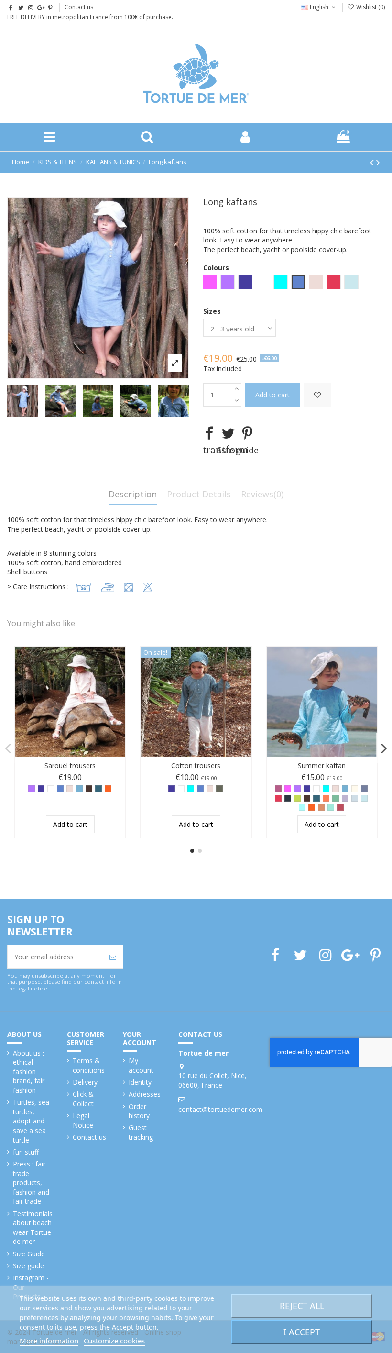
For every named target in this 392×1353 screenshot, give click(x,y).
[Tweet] (228, 433)
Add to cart (272, 394)
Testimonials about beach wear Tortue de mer (33, 1227)
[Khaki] (219, 788)
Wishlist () (370, 7)
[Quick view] (118, 678)
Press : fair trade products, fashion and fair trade (31, 1182)
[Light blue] (354, 798)
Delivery (85, 1082)
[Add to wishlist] (317, 395)
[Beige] (69, 788)
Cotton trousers (195, 765)
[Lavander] (345, 798)
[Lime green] (297, 798)
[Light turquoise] (302, 807)
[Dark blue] (41, 788)
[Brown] (89, 788)
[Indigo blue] (60, 788)
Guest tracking (141, 1132)
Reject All (302, 1305)
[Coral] (326, 798)
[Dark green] (98, 788)
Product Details (199, 495)
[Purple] (31, 788)
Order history (139, 1111)
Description (133, 495)
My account (141, 1065)
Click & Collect (83, 1098)
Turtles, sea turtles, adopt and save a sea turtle (31, 1121)
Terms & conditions (89, 1065)
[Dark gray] (287, 798)
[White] (50, 788)
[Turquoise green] (330, 807)
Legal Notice (83, 1120)
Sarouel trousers (70, 765)
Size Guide (29, 1253)
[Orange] (108, 788)
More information (49, 1340)
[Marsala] (340, 807)
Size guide (28, 1265)
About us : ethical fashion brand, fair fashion (28, 1071)
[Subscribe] (113, 956)
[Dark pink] (278, 788)
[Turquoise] (190, 788)
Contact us (79, 7)
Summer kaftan (322, 765)
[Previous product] (373, 162)
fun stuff (26, 1151)
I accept (301, 1332)
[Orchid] (287, 788)
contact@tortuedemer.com (220, 1109)
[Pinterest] (247, 433)
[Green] (335, 798)
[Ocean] (364, 798)
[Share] (209, 433)
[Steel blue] (79, 788)
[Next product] (378, 162)
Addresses (145, 1094)
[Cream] (354, 788)
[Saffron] (321, 807)
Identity (140, 1082)
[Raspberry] (278, 798)
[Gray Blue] (364, 788)
